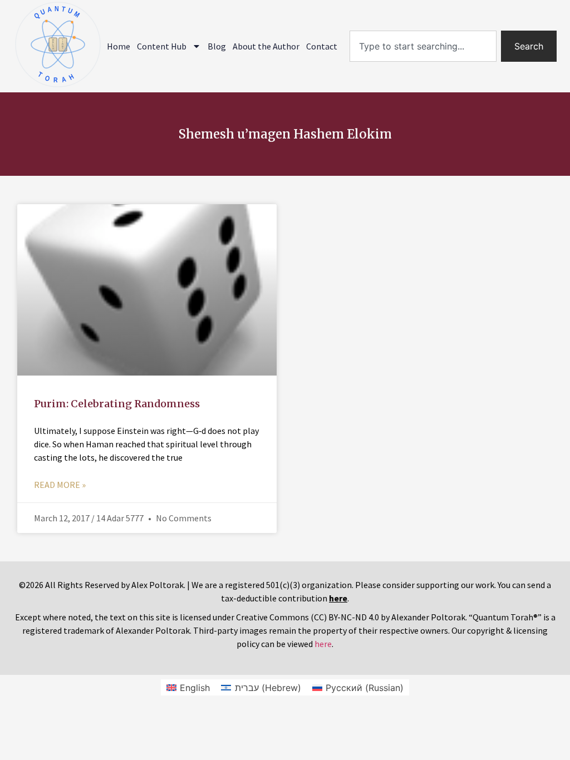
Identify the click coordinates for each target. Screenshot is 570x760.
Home (118, 46)
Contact (321, 46)
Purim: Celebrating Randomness (117, 403)
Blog (217, 46)
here (323, 643)
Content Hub (161, 46)
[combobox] (423, 46)
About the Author (266, 46)
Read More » (60, 484)
